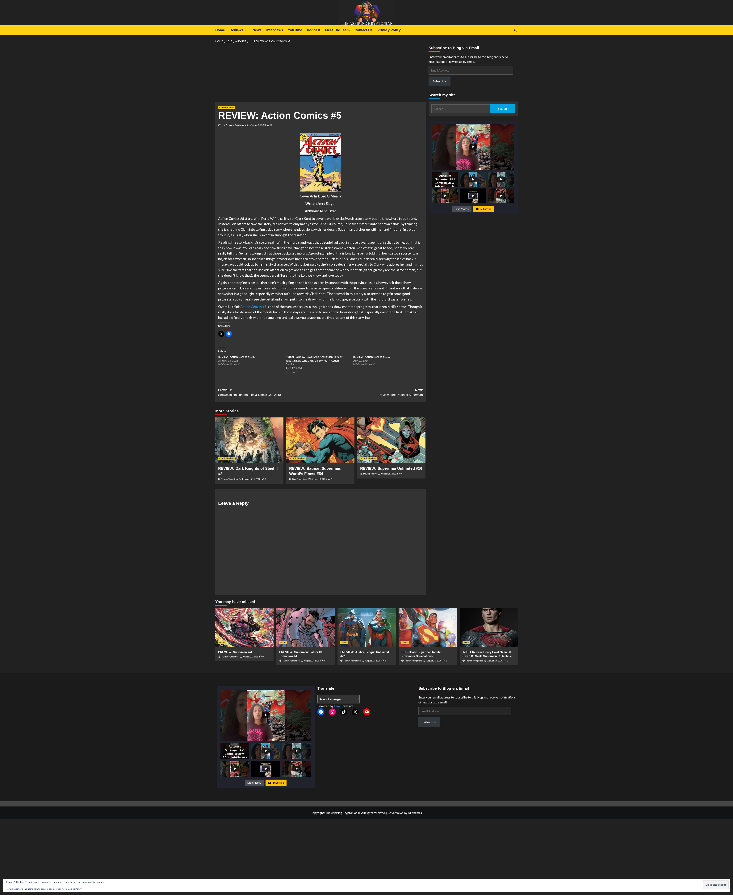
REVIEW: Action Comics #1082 (236, 356)
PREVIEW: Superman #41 (235, 652)
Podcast (313, 30)
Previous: (249, 392)
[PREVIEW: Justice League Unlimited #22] (366, 627)
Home (220, 30)
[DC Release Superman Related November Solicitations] (428, 627)
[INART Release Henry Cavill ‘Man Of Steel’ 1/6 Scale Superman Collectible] (489, 627)
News (257, 30)
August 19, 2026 (252, 479)
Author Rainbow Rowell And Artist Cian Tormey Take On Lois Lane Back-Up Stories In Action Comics (314, 360)
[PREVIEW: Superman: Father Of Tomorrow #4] (305, 627)
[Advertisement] (320, 74)
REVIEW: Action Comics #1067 (371, 356)
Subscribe (439, 81)
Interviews (274, 30)
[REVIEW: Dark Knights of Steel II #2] (249, 440)
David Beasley (370, 474)
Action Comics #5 (253, 307)
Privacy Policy (389, 30)
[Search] (515, 30)
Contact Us (363, 30)
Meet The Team (337, 30)
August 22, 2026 (250, 657)
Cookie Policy (75, 888)
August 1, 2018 (258, 124)
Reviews (236, 30)
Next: (401, 392)
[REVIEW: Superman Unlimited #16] (391, 440)
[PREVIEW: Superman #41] (244, 627)
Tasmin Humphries (230, 657)
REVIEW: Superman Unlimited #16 (391, 468)
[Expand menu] (245, 30)
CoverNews (395, 812)
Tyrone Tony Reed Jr (231, 479)
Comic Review (226, 107)
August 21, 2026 (433, 661)
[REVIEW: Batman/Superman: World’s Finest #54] (320, 440)
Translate (347, 706)
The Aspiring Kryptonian (233, 124)
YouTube (295, 30)
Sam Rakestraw (299, 479)
